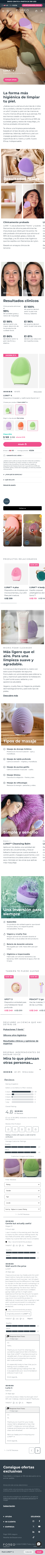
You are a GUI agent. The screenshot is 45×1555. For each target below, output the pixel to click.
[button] (39, 1544)
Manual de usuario (9, 485)
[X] (34, 1527)
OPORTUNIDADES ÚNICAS (32, 5)
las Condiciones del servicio (27, 1498)
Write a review (38, 391)
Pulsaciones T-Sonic (13, 1029)
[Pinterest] (39, 1532)
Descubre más (10, 695)
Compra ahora (10, 80)
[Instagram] (34, 1521)
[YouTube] (39, 1527)
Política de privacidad (10, 1498)
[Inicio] (22, 11)
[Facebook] (39, 1521)
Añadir (39, 1552)
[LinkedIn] (34, 1532)
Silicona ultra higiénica (14, 1035)
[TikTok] (34, 1537)
